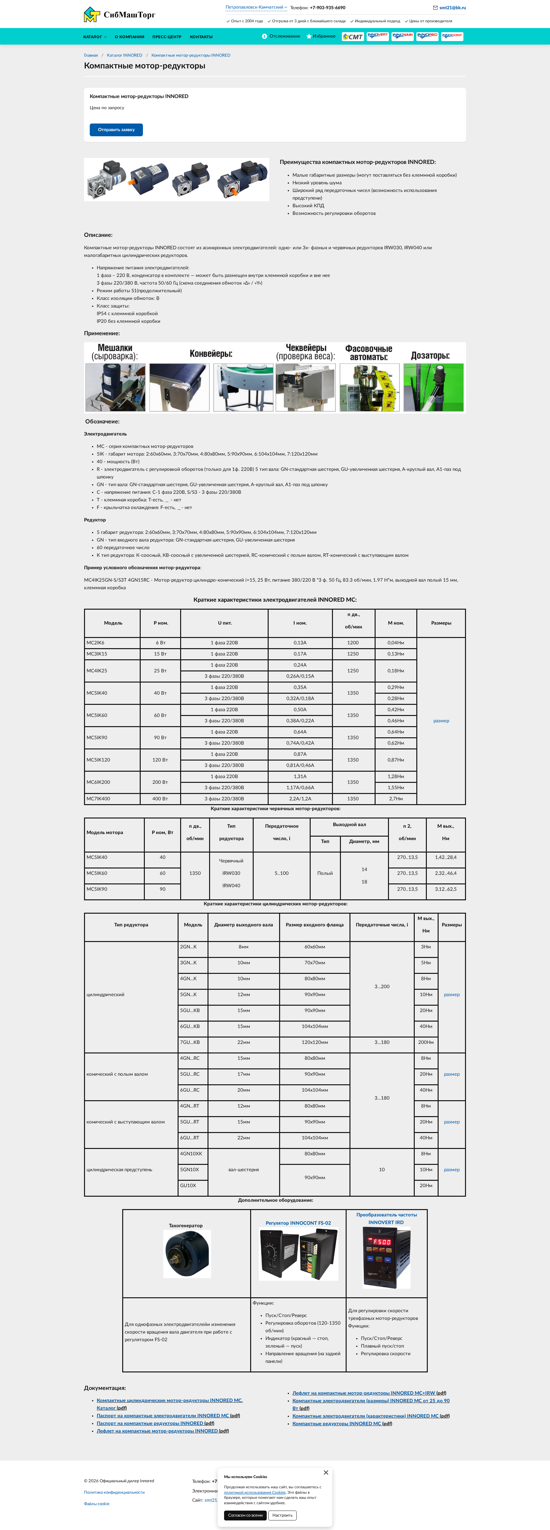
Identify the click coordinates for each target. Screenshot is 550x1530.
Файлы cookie (96, 1504)
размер (441, 721)
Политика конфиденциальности (114, 1493)
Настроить (282, 1515)
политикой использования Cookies (255, 1492)
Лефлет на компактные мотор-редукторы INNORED (157, 1431)
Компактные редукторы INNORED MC (337, 1423)
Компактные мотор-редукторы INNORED (191, 55)
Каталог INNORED (124, 55)
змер (454, 994)
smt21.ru (213, 1500)
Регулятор (278, 1223)
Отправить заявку (116, 130)
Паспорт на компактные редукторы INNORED (150, 1423)
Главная (91, 55)
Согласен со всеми (245, 1515)
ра (446, 994)
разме (450, 1169)
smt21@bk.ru (453, 8)
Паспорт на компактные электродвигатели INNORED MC (163, 1415)
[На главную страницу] (353, 36)
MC (418, 1393)
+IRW (428, 1393)
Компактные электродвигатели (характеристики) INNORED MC (366, 1416)
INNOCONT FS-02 (310, 1223)
